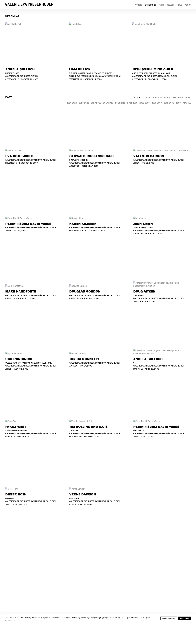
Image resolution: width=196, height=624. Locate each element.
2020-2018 (96, 103)
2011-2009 (132, 103)
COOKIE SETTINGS (168, 618)
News (179, 5)
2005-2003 (157, 103)
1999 (178, 103)
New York (157, 97)
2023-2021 (84, 103)
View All (138, 97)
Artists (138, 5)
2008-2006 (144, 103)
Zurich (147, 97)
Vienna (167, 97)
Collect (170, 5)
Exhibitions (150, 5)
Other (188, 97)
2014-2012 (120, 103)
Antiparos (178, 97)
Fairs (161, 5)
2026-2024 (72, 103)
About (188, 5)
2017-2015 (108, 103)
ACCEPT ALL (184, 618)
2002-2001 (169, 103)
